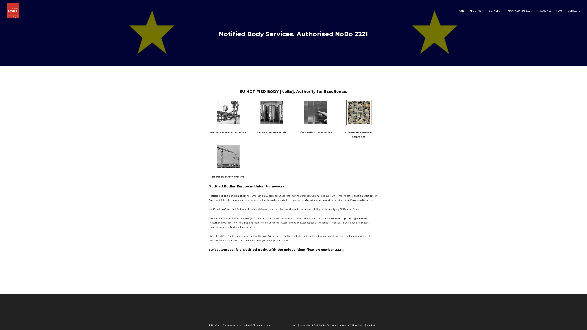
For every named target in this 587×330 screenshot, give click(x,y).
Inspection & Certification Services (318, 325)
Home (461, 10)
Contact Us (372, 325)
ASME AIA (545, 10)
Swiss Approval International (237, 325)
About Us (475, 10)
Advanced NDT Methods (352, 325)
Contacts (574, 10)
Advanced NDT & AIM (520, 10)
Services (494, 10)
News (559, 10)
